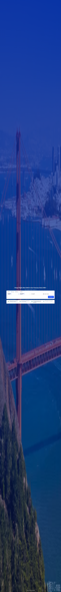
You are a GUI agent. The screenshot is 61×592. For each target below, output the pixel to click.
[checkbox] (21, 291)
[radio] (8, 291)
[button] (54, 1)
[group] (13, 294)
